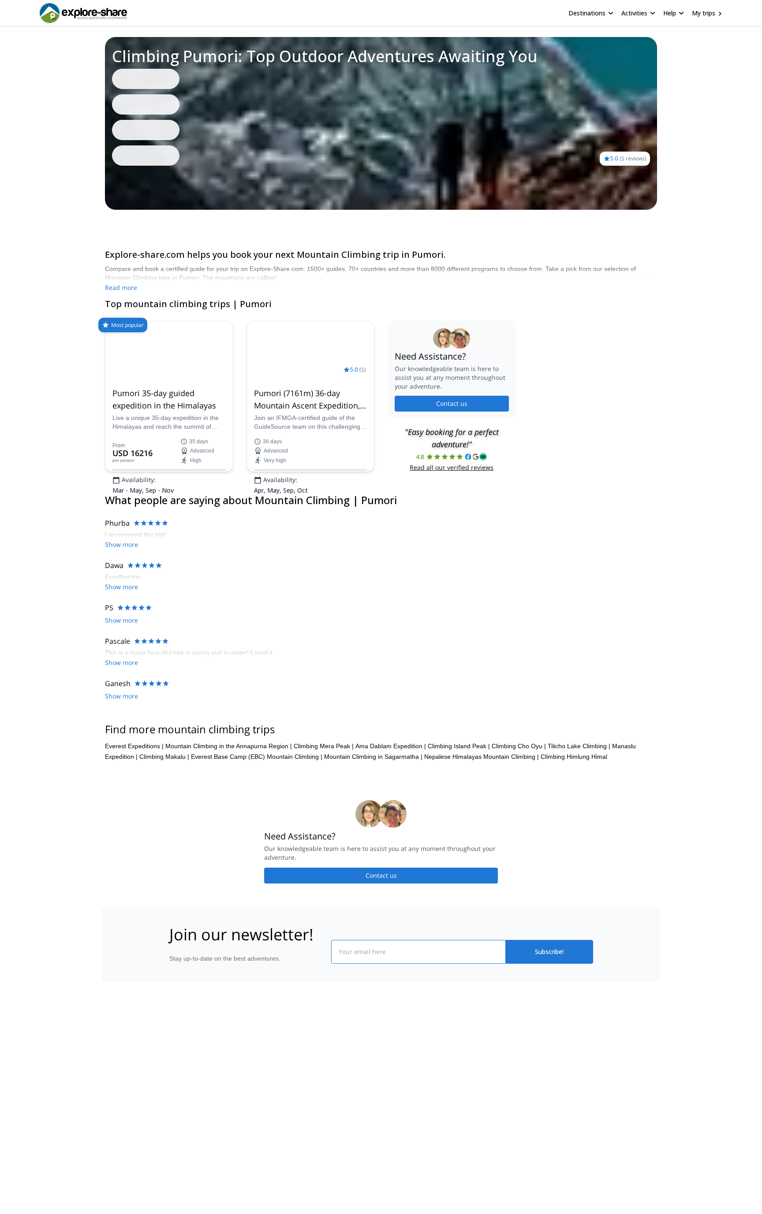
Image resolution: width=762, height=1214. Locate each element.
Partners (179, 1075)
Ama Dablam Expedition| (390, 748)
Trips (105, 222)
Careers (179, 1114)
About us (180, 1056)
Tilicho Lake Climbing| (579, 748)
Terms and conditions (304, 1112)
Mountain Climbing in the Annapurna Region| (228, 748)
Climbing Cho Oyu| (519, 748)
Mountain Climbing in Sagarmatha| (373, 758)
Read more (121, 287)
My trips (703, 13)
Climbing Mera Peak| (324, 748)
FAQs (282, 1093)
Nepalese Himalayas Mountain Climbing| (481, 758)
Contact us (451, 431)
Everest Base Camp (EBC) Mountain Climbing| (256, 758)
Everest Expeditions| (134, 748)
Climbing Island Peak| (459, 748)
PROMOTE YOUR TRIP (528, 1054)
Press (175, 1095)
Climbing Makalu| (164, 758)
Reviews (132, 222)
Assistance (168, 222)
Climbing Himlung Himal (574, 758)
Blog (387, 1056)
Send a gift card (190, 1133)
